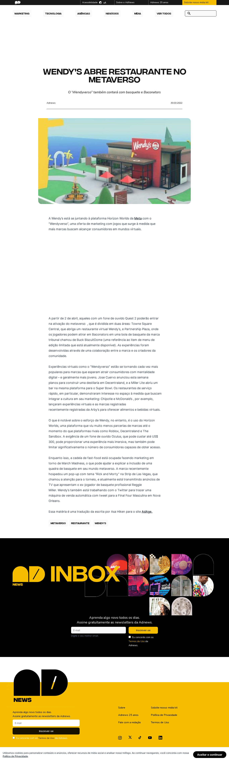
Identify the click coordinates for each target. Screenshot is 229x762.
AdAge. (147, 511)
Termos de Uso (137, 641)
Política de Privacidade (164, 715)
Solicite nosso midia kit (164, 707)
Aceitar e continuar (209, 754)
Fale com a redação (129, 722)
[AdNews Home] (17, 2)
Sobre (121, 707)
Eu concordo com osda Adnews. (141, 641)
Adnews (51, 103)
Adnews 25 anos (128, 715)
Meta (138, 218)
